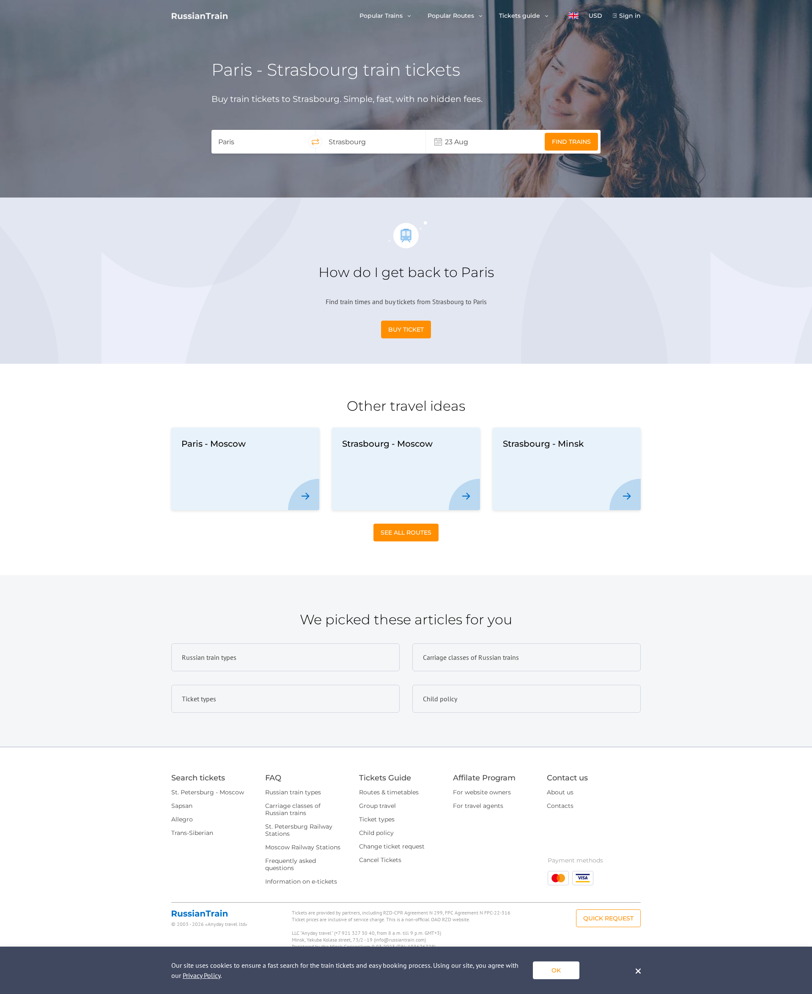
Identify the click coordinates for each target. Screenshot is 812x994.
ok (556, 970)
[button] (573, 15)
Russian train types (293, 792)
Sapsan (181, 806)
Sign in (630, 15)
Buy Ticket (406, 329)
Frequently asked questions (290, 864)
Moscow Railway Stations (302, 847)
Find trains (571, 142)
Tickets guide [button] (520, 15)
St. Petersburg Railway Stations (298, 830)
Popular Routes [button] (452, 15)
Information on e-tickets (301, 881)
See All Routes (406, 532)
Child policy (376, 833)
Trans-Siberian (192, 833)
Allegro (182, 819)
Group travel (377, 806)
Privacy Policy (201, 975)
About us (560, 792)
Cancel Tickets (380, 860)
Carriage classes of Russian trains (293, 809)
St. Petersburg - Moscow (207, 792)
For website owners (482, 792)
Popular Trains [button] (381, 15)
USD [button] (595, 15)
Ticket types (377, 819)
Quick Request (608, 918)
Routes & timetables (389, 792)
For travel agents (478, 806)
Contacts (560, 806)
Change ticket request (392, 846)
